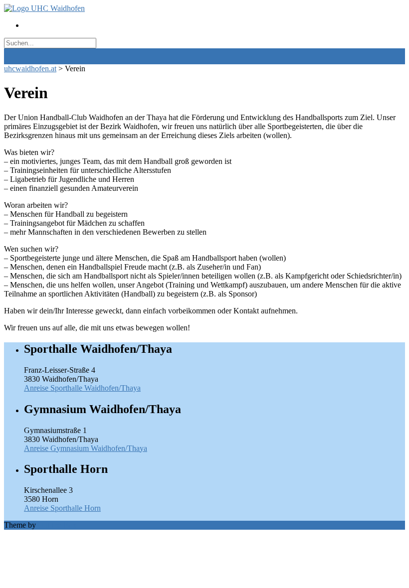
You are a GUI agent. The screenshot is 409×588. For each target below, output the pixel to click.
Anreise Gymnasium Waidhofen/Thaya (85, 448)
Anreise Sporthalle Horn (62, 508)
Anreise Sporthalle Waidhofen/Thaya (82, 388)
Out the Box (57, 525)
